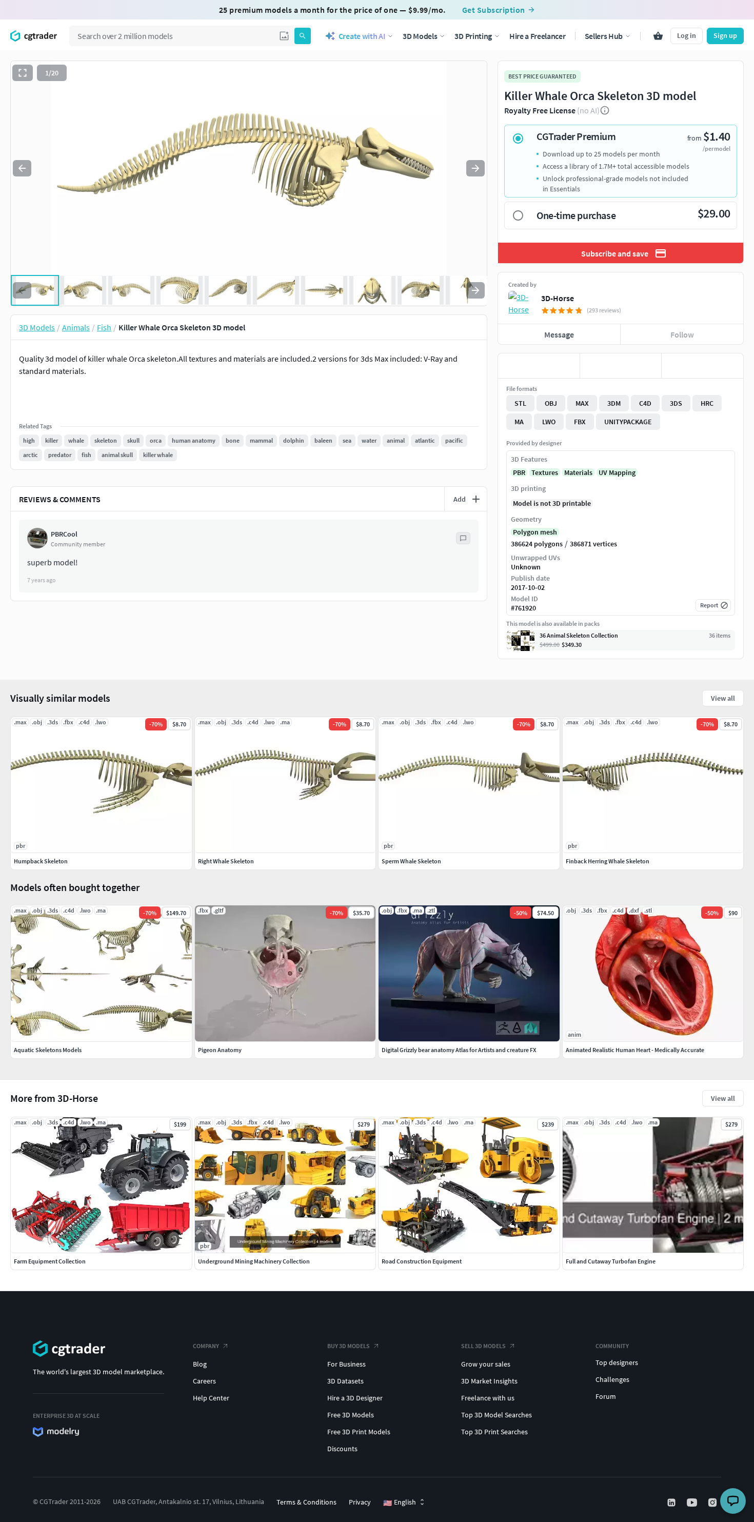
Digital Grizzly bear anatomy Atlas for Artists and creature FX (459, 1050)
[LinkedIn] (672, 1502)
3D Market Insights (489, 1381)
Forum (606, 1396)
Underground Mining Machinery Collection (254, 1261)
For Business (346, 1364)
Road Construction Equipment (422, 1261)
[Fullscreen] (22, 73)
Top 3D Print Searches (494, 1431)
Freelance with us (487, 1397)
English (399, 1502)
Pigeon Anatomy (220, 1050)
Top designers (617, 1362)
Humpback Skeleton (41, 861)
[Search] (302, 36)
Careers (204, 1381)
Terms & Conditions (306, 1502)
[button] (284, 36)
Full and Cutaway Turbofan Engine (611, 1261)
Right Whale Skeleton (226, 861)
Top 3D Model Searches (496, 1414)
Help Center (211, 1397)
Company (206, 1346)
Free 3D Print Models (358, 1431)
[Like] (539, 365)
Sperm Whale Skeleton (411, 861)
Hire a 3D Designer (355, 1397)
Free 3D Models (350, 1414)
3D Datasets (345, 1381)
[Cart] (658, 36)
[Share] (702, 365)
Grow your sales (485, 1364)
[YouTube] (693, 1502)
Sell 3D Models (483, 1346)
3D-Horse (557, 298)
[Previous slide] (22, 168)
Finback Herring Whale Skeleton (607, 861)
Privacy (360, 1502)
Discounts (342, 1448)
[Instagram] (713, 1502)
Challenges (612, 1379)
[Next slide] (475, 168)
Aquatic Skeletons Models (48, 1050)
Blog (200, 1364)
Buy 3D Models (348, 1346)
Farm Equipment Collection (50, 1261)
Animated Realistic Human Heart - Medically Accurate (635, 1050)
